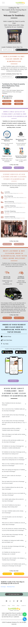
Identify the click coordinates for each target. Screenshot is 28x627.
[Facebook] (6, 601)
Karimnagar (3, 586)
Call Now (7, 103)
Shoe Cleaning (9, 201)
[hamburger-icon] (3, 2)
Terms (13, 605)
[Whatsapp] (10, 601)
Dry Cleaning (9, 196)
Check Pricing (19, 101)
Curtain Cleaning (10, 211)
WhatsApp (18, 103)
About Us (4, 605)
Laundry (7, 192)
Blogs (18, 605)
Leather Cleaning (10, 206)
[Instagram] (13, 601)
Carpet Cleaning (10, 216)
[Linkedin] (21, 601)
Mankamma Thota (11, 586)
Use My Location (22, 50)
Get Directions (6, 101)
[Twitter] (17, 601)
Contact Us (23, 605)
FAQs (9, 605)
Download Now (13, 380)
